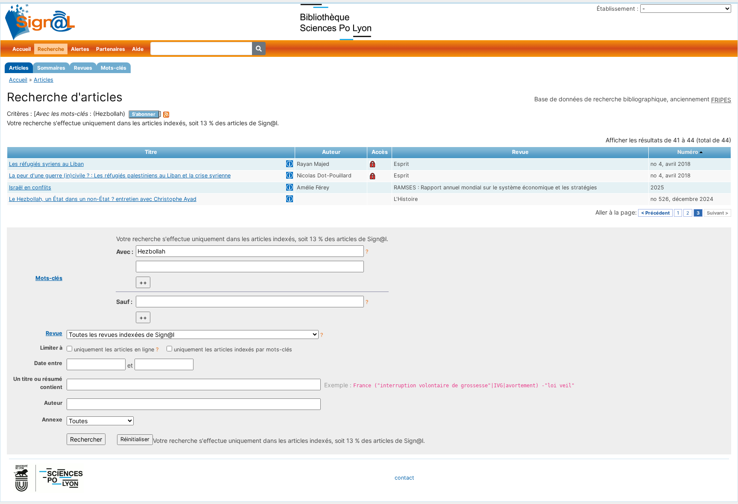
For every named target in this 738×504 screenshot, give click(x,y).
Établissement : (617, 8)
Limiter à (51, 348)
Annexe (52, 419)
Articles (19, 68)
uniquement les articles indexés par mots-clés (233, 349)
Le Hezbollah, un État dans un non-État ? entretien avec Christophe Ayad (102, 199)
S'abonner (143, 114)
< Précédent (655, 213)
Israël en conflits (30, 187)
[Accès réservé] (372, 164)
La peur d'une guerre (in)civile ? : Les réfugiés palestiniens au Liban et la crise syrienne (120, 175)
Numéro (687, 152)
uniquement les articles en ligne (114, 349)
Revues (83, 68)
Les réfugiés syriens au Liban (46, 164)
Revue (54, 333)
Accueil (21, 49)
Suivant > (717, 213)
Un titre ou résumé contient (37, 383)
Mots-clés (113, 68)
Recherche (51, 49)
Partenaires (110, 49)
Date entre (48, 363)
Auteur (53, 403)
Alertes (80, 49)
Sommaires (51, 68)
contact (404, 478)
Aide (138, 49)
